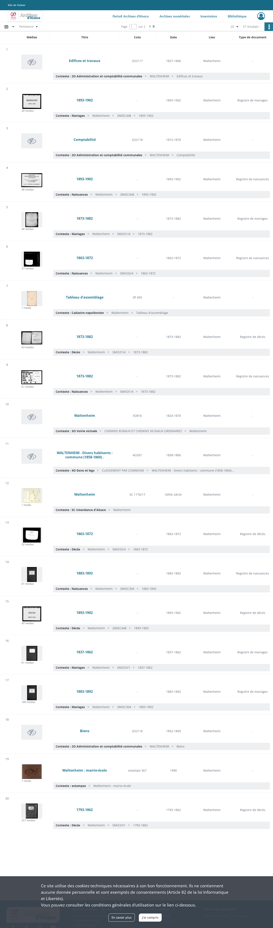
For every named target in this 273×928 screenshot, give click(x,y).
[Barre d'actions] (268, 26)
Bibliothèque (237, 16)
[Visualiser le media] (31, 101)
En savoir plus (122, 917)
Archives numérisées (175, 16)
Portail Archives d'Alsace (131, 16)
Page (124, 27)
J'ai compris (150, 917)
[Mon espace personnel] (261, 16)
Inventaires (208, 16)
